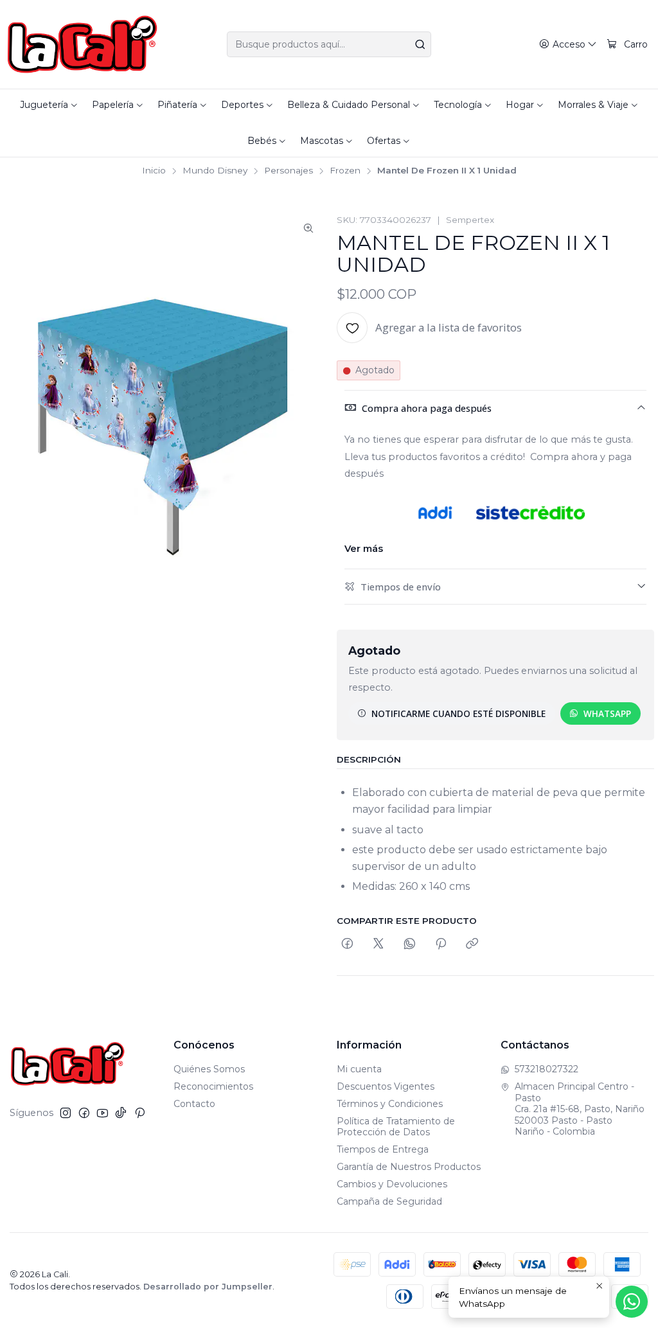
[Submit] (420, 44)
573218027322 (546, 1069)
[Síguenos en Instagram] (65, 1112)
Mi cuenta (359, 1069)
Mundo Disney (214, 170)
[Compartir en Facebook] (347, 944)
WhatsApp (607, 713)
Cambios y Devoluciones (392, 1184)
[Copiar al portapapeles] (472, 944)
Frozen (345, 170)
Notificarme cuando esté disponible (458, 713)
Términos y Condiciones (390, 1104)
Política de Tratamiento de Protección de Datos (396, 1126)
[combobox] (329, 44)
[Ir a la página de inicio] (82, 44)
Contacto (194, 1104)
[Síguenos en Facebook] (84, 1112)
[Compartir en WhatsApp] (409, 944)
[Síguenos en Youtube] (102, 1112)
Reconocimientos (213, 1086)
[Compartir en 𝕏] (378, 944)
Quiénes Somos (209, 1069)
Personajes (288, 170)
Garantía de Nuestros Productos (409, 1167)
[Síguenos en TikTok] (120, 1112)
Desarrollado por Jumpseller (207, 1286)
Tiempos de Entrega (383, 1149)
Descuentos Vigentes (385, 1086)
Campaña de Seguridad (389, 1201)
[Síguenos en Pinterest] (140, 1112)
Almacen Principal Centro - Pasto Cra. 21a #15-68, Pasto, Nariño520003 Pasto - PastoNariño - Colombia (580, 1109)
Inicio (154, 170)
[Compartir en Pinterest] (441, 944)
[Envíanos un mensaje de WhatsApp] (632, 1302)
